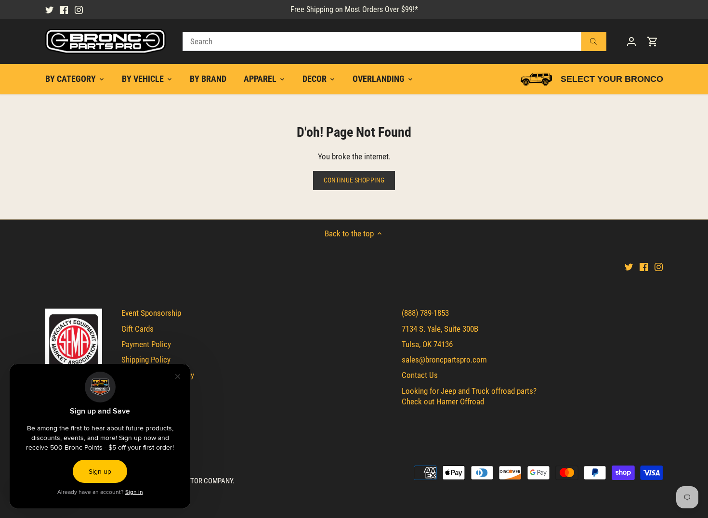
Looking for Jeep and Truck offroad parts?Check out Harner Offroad (469, 396)
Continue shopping (354, 180)
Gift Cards (137, 329)
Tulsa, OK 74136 (427, 344)
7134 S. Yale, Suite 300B (440, 329)
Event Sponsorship (151, 313)
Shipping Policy (145, 359)
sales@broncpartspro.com (444, 359)
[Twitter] (49, 9)
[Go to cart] (652, 41)
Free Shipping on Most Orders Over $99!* (354, 9)
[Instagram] (79, 9)
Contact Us (420, 375)
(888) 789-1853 (425, 313)
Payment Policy (146, 344)
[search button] (593, 41)
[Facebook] (64, 9)
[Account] (631, 41)
